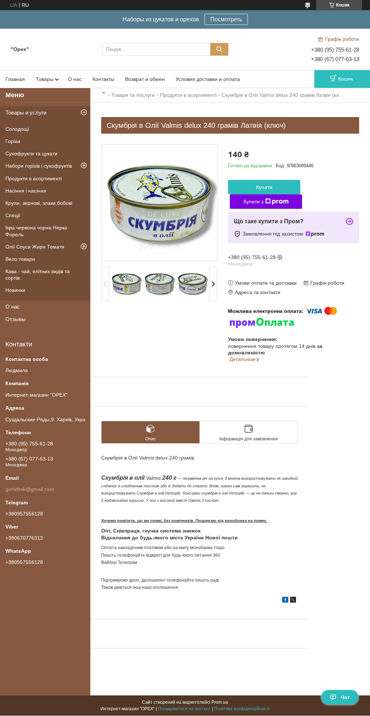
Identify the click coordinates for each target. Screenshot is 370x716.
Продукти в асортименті (188, 95)
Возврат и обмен (145, 79)
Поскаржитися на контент (184, 708)
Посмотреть (226, 19)
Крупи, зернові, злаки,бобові (38, 203)
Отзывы (15, 319)
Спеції (12, 215)
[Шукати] (219, 49)
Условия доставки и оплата (208, 79)
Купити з (253, 201)
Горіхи (12, 141)
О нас (75, 79)
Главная (15, 79)
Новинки (15, 290)
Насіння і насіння (25, 191)
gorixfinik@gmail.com (29, 489)
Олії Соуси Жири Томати (34, 247)
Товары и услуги (25, 112)
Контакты (103, 79)
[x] (293, 601)
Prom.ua (219, 702)
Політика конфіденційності (242, 708)
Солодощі (17, 129)
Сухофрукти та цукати (31, 153)
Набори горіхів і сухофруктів (38, 166)
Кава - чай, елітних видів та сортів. (37, 274)
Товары (44, 79)
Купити (264, 187)
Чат (345, 697)
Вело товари (20, 259)
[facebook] (285, 601)
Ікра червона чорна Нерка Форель (36, 231)
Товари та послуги (133, 95)
